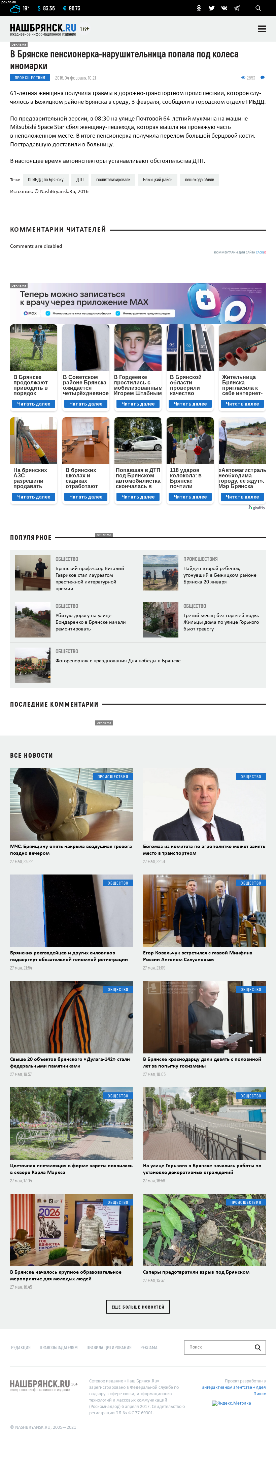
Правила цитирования (109, 1347)
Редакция (21, 1347)
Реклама (149, 1347)
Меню (262, 29)
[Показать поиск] (258, 8)
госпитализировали (113, 179)
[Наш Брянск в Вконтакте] (224, 8)
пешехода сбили (199, 179)
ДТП (79, 179)
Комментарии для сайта (240, 252)
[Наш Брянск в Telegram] (237, 8)
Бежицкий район (157, 179)
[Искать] (258, 1347)
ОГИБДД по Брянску (46, 179)
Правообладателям (59, 1347)
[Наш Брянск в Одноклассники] (199, 8)
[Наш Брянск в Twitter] (212, 8)
